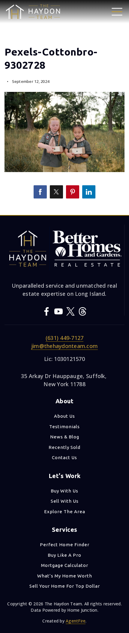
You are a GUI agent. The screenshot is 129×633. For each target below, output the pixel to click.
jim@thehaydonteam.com (64, 346)
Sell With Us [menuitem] (65, 501)
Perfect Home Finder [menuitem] (64, 544)
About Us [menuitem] (64, 416)
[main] (64, 107)
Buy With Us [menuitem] (64, 490)
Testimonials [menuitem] (64, 426)
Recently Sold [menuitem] (64, 447)
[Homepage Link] (33, 11)
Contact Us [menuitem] (64, 457)
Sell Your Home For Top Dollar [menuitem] (64, 586)
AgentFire (76, 621)
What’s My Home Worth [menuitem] (64, 575)
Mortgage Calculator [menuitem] (64, 565)
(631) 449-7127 (65, 337)
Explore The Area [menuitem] (64, 511)
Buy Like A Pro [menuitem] (64, 555)
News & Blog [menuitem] (64, 436)
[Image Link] (117, 11)
